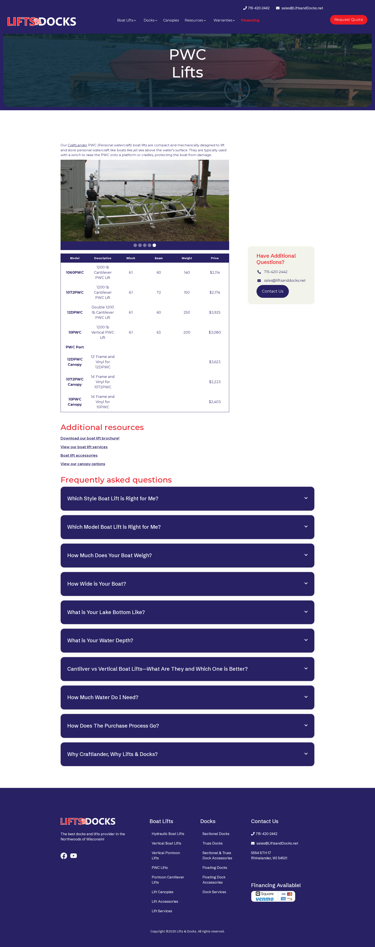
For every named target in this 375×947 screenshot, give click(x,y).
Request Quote (348, 20)
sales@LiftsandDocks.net (302, 8)
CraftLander (77, 145)
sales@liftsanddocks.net (285, 280)
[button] (126, 20)
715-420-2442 (259, 8)
